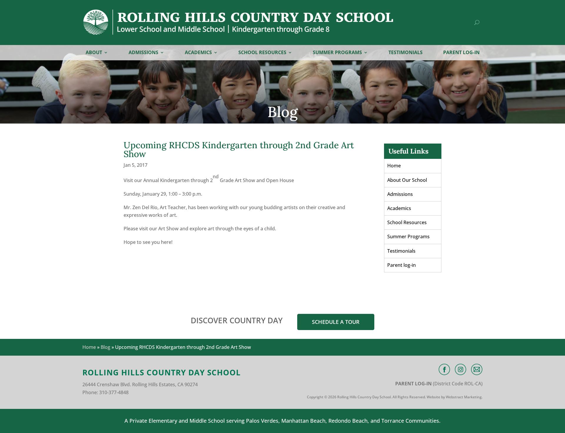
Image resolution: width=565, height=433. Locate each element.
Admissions (143, 53)
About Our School (407, 180)
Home (394, 165)
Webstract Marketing (464, 396)
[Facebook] (444, 369)
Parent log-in (461, 53)
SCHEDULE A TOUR (336, 321)
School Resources (262, 53)
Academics (198, 53)
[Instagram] (460, 369)
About (94, 53)
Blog (105, 347)
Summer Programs (337, 53)
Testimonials (405, 53)
